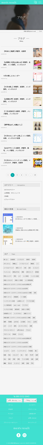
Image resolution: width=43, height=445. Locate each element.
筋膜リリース (27, 313)
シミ (37, 263)
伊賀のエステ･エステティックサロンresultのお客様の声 (17, 338)
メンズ (10, 326)
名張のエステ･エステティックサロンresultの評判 (16, 288)
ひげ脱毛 (23, 321)
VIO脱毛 (30, 350)
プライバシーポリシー (9, 330)
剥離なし (15, 263)
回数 (31, 326)
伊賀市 (28, 259)
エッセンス (36, 267)
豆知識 (6, 196)
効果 (37, 359)
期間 (5, 321)
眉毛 (19, 359)
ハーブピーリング (24, 263)
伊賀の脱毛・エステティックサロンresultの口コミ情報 (17, 317)
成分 (29, 267)
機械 (5, 363)
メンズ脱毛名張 (7, 305)
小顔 (25, 267)
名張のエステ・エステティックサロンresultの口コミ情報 (18, 292)
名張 (35, 292)
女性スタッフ (29, 272)
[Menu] (40, 2)
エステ (13, 350)
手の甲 (31, 355)
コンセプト (6, 350)
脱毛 (15, 326)
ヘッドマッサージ (21, 350)
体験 (23, 272)
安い (22, 355)
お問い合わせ (20, 330)
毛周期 (10, 321)
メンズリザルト (18, 313)
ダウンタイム (7, 263)
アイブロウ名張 (30, 301)
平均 (32, 363)
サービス (20, 334)
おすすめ (16, 321)
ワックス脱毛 (25, 359)
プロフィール (7, 334)
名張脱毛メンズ (7, 313)
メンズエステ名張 (8, 309)
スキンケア (15, 355)
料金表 (14, 334)
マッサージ (17, 363)
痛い (36, 350)
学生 (9, 355)
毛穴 (26, 355)
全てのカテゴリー (9, 189)
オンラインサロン (23, 326)
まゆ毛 (35, 321)
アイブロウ (25, 305)
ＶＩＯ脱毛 (23, 296)
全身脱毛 (12, 259)
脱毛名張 (17, 309)
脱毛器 (37, 272)
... (30, 175)
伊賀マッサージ (7, 296)
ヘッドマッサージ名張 (9, 301)
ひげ (5, 326)
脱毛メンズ (19, 267)
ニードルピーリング (9, 267)
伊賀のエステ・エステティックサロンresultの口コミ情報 (18, 346)
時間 (23, 363)
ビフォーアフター (9, 199)
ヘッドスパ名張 (35, 276)
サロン (29, 321)
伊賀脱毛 (16, 296)
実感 (27, 363)
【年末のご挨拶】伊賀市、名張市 (14, 51)
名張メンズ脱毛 (25, 309)
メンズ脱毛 (25, 276)
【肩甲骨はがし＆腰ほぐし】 (13, 125)
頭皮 (9, 359)
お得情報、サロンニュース (12, 193)
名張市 (33, 259)
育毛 (15, 276)
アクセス (28, 330)
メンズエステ (20, 259)
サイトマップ (32, 422)
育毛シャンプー (7, 276)
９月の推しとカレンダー (11, 76)
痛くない (6, 259)
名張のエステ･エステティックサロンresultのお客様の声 (17, 284)
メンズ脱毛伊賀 (29, 280)
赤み (5, 359)
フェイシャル (7, 272)
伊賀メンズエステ (8, 280)
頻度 (37, 355)
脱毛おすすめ (16, 272)
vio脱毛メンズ (20, 301)
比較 (32, 359)
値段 (34, 317)
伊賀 (14, 359)
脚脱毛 (32, 263)
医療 (5, 355)
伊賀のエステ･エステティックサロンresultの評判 (16, 342)
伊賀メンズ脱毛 (19, 280)
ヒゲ (19, 276)
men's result (17, 305)
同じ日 (10, 363)
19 (35, 175)
